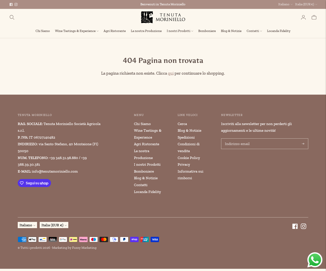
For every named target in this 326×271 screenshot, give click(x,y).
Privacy (184, 164)
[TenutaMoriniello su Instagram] (16, 4)
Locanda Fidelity (279, 31)
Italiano (283, 4)
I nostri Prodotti (178, 31)
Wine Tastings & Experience (75, 31)
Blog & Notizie (231, 31)
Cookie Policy (189, 157)
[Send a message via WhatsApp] (315, 260)
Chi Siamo (42, 31)
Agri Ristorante (115, 31)
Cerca (182, 124)
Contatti (253, 31)
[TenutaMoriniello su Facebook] (11, 4)
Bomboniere (207, 31)
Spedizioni (186, 137)
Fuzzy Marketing (84, 248)
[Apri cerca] (12, 17)
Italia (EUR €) (304, 4)
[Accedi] (303, 17)
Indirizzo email (236, 139)
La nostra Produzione (146, 31)
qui (171, 73)
